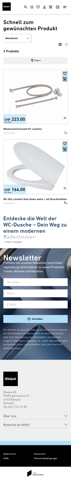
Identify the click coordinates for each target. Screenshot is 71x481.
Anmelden (37, 318)
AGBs (6, 458)
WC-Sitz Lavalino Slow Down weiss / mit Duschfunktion (35, 199)
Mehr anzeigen (14, 241)
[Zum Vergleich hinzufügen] (65, 118)
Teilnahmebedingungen (45, 458)
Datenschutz (9, 454)
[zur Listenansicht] (66, 44)
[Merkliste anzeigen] (38, 7)
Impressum (40, 454)
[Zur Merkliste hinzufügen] (65, 73)
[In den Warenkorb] (65, 79)
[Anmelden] (44, 7)
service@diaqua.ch (30, 340)
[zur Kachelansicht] (60, 44)
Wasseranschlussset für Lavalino (22, 128)
